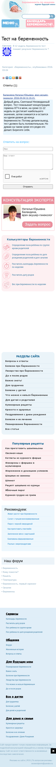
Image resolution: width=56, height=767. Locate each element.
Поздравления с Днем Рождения (20, 737)
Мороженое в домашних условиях (26, 471)
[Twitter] (10, 78)
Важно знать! (13, 381)
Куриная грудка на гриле (20, 495)
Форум (9, 645)
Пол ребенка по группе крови (18, 628)
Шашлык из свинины (17, 476)
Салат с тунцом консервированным (23, 519)
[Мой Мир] (17, 78)
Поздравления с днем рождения (25, 415)
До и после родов (16, 376)
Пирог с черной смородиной (20, 524)
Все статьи (12, 429)
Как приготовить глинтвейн (19, 529)
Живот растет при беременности (22, 514)
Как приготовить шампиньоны (24, 448)
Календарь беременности (39, 23)
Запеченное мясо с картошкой (21, 534)
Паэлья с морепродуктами (19, 544)
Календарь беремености (16, 619)
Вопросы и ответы (16, 361)
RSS (29, 760)
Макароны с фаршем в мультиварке (19, 464)
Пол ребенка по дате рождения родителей (24, 632)
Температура (9, 580)
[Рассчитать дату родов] (20, 278)
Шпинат (10, 481)
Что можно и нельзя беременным (26, 395)
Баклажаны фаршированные (20, 539)
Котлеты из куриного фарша (23, 458)
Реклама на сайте (17, 760)
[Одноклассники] (13, 78)
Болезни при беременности (22, 366)
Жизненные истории (15, 650)
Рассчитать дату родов (15, 623)
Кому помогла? (11, 572)
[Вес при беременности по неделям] (26, 288)
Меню (8, 23)
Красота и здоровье (18, 410)
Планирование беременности (23, 424)
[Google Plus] (20, 78)
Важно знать (11, 671)
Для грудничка (14, 385)
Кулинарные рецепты (18, 405)
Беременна (9, 591)
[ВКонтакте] (7, 78)
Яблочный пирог (15, 490)
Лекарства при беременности (24, 371)
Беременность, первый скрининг (19, 583)
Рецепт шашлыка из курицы (22, 485)
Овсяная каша (14, 453)
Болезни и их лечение (18, 419)
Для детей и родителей (20, 400)
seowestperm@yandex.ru (42, 763)
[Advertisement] (28, 321)
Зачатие (7, 587)
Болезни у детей (15, 390)
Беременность (22, 67)
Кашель (7, 576)
